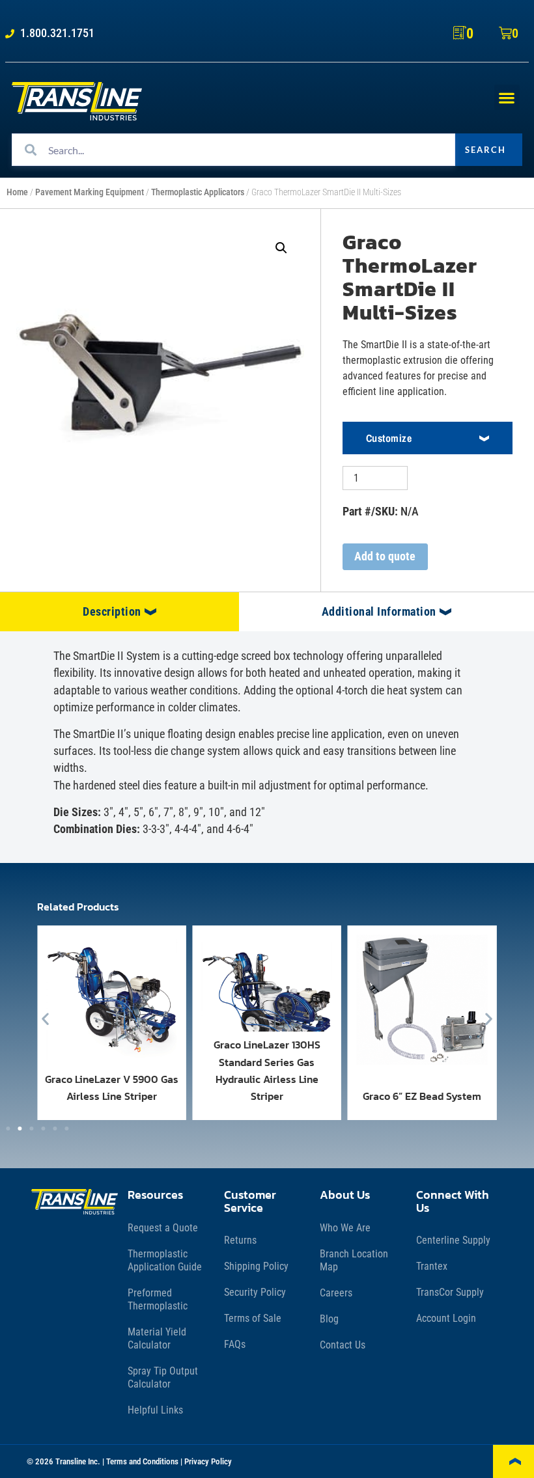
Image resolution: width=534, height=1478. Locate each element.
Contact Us (342, 1345)
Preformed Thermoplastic (158, 1299)
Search (485, 149)
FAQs (235, 1344)
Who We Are (345, 1228)
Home (17, 192)
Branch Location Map (354, 1260)
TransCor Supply (450, 1292)
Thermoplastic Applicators (197, 192)
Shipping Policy (256, 1266)
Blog (329, 1319)
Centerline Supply (453, 1240)
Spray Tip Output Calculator (163, 1377)
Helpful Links (155, 1410)
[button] (507, 97)
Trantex (431, 1266)
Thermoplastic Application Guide (165, 1260)
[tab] (119, 611)
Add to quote (384, 556)
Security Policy (255, 1292)
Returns (240, 1240)
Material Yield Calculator (157, 1338)
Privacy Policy (208, 1461)
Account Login (446, 1318)
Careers (336, 1293)
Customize (389, 438)
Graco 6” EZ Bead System (422, 1096)
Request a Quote (163, 1228)
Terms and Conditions (142, 1461)
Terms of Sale (252, 1318)
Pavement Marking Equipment (89, 192)
